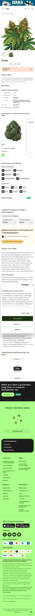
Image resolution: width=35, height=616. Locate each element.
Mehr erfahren (5, 85)
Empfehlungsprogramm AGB (25, 506)
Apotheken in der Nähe (8, 471)
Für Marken (7, 447)
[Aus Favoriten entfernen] (23, 120)
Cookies (21, 499)
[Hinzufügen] (3, 155)
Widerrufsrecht (24, 496)
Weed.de (16, 216)
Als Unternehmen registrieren (25, 469)
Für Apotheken (9, 450)
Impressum (22, 488)
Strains (5, 475)
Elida (11, 13)
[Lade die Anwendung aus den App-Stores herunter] (9, 526)
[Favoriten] (29, 8)
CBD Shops (6, 477)
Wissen (5, 493)
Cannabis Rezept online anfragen (12, 241)
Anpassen (17, 324)
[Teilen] (32, 8)
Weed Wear (6, 488)
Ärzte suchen (7, 468)
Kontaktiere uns (18, 431)
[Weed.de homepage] (17, 419)
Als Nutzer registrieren (23, 465)
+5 (29, 198)
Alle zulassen (17, 318)
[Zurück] (3, 8)
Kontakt (5, 496)
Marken (5, 480)
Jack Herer (16, 359)
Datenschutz (23, 490)
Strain (7, 13)
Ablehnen (17, 329)
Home (3, 13)
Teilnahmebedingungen (24, 502)
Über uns (6, 499)
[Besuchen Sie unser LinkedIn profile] (19, 535)
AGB (20, 493)
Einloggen (22, 461)
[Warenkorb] (25, 8)
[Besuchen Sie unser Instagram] (5, 535)
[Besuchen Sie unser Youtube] (14, 535)
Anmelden (6, 394)
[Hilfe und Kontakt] (31, 612)
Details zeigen (25, 313)
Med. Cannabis (7, 465)
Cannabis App (7, 490)
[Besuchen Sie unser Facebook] (9, 535)
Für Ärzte (7, 444)
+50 (19, 394)
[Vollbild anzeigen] (2, 48)
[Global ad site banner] (17, 3)
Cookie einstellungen (24, 510)
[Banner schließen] (32, 285)
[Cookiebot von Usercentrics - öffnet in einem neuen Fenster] (22, 285)
